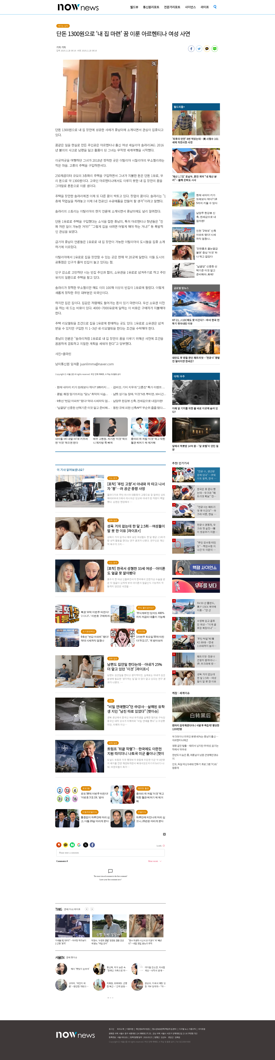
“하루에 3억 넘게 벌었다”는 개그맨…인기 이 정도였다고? (155, 970)
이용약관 (129, 1029)
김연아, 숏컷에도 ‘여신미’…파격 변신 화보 (117, 969)
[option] (71, 931)
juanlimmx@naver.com (97, 364)
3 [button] (112, 997)
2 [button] (110, 997)
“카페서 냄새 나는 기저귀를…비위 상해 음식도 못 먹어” (145, 942)
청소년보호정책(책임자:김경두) (164, 1029)
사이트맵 (201, 1029)
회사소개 (120, 1029)
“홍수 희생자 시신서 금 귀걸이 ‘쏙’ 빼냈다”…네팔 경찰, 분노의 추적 (71, 942)
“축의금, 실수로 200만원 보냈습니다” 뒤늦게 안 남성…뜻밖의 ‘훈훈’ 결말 (108, 942)
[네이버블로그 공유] (215, 50)
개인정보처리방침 (143, 1029)
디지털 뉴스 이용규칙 (187, 1029)
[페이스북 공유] (191, 50)
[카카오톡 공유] (207, 50)
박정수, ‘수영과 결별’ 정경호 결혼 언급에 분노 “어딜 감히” (79, 986)
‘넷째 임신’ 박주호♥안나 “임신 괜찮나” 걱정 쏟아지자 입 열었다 (79, 970)
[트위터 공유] (199, 50)
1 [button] (108, 997)
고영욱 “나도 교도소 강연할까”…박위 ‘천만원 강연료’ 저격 (155, 986)
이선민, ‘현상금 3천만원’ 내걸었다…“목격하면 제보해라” (117, 986)
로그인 (111, 1029)
